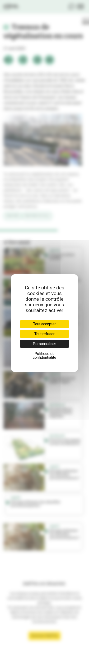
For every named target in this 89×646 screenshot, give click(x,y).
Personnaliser (44, 344)
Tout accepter (44, 324)
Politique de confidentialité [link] (44, 355)
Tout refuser (44, 334)
